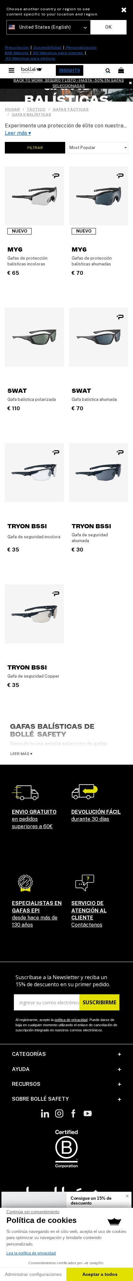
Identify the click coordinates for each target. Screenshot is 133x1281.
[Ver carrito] (121, 70)
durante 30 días (96, 815)
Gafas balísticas (31, 114)
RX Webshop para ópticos (30, 58)
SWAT (17, 390)
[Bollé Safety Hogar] (31, 70)
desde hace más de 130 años (37, 914)
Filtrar (35, 147)
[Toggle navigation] (12, 70)
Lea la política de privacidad (31, 1253)
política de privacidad (71, 1020)
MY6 (14, 249)
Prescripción (17, 47)
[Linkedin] (45, 1117)
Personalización (81, 47)
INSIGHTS (69, 70)
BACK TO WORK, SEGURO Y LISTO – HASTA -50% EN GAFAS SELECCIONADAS (69, 83)
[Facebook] (73, 1117)
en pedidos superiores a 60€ (34, 819)
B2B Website (17, 53)
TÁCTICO (36, 109)
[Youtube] (88, 1117)
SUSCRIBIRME (99, 1002)
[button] (66, 1054)
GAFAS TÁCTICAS (71, 109)
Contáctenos (89, 914)
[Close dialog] (127, 1196)
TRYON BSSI (27, 526)
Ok (108, 27)
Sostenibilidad (47, 47)
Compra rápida (34, 217)
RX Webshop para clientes (58, 53)
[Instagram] (59, 1117)
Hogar (12, 109)
